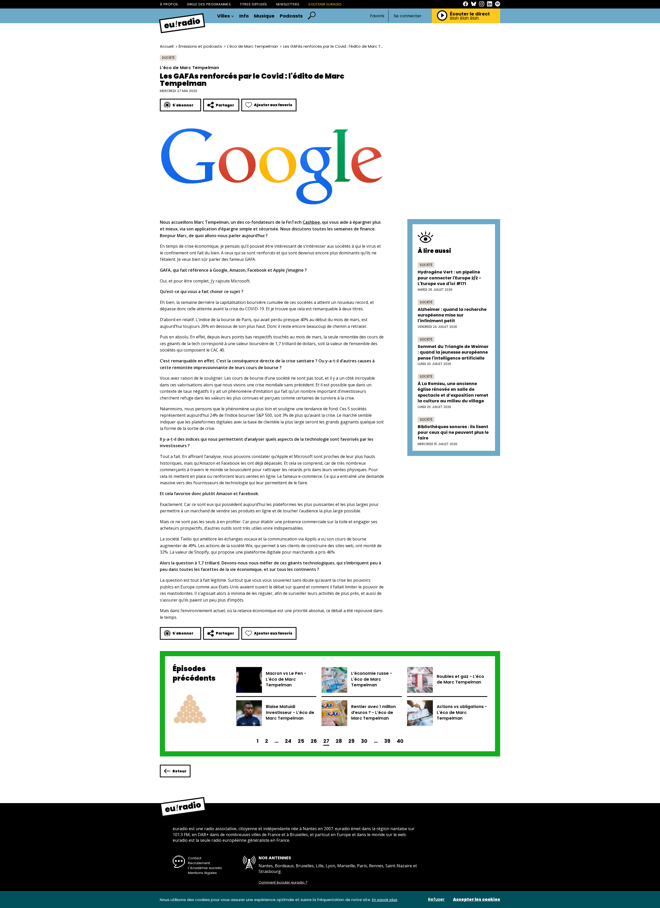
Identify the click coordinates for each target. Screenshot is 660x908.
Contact (194, 858)
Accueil (167, 46)
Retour (179, 771)
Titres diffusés (253, 4)
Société (168, 57)
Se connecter (408, 16)
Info (244, 16)
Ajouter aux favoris (273, 104)
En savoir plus (384, 900)
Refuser (436, 899)
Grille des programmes (209, 4)
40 (400, 741)
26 (314, 741)
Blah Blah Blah (464, 18)
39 (387, 741)
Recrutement (199, 863)
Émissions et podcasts (200, 46)
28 (339, 741)
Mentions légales (202, 872)
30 (364, 741)
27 (326, 741)
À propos (169, 4)
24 (288, 741)
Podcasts (291, 16)
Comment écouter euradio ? (283, 882)
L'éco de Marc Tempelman (252, 46)
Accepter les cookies (476, 899)
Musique (264, 16)
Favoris (377, 16)
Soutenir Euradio (325, 4)
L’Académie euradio (205, 867)
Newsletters (288, 4)
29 (351, 741)
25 (301, 741)
